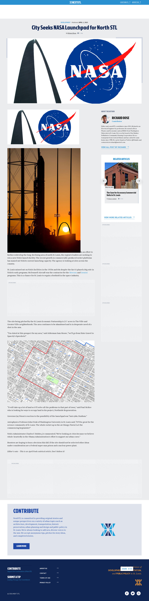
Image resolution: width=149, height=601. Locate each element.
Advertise (135, 2)
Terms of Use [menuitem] (45, 578)
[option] (121, 183)
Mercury (73, 272)
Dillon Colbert (112, 199)
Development (66, 22)
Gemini (84, 272)
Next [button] (139, 181)
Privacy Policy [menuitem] (45, 583)
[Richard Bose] (105, 119)
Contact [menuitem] (43, 573)
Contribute (124, 2)
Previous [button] (103, 181)
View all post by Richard (114, 147)
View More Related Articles (118, 217)
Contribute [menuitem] (19, 569)
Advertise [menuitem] (43, 568)
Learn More (21, 546)
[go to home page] (75, 2)
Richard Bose (72, 33)
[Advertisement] (51, 299)
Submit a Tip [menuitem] (18, 578)
